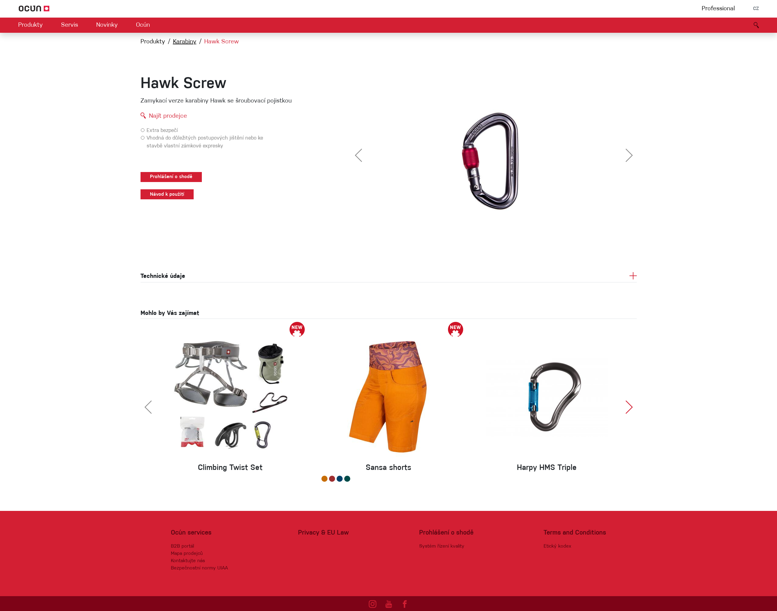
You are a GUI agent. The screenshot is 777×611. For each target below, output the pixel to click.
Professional (718, 9)
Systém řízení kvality (441, 546)
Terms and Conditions (575, 533)
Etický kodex (557, 546)
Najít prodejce (168, 116)
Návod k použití (167, 194)
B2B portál (182, 546)
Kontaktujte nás (188, 561)
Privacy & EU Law (323, 533)
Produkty (30, 25)
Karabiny (184, 42)
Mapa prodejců (187, 553)
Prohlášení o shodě (171, 176)
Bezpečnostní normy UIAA (199, 568)
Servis (69, 25)
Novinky (107, 25)
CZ (756, 8)
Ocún (143, 25)
